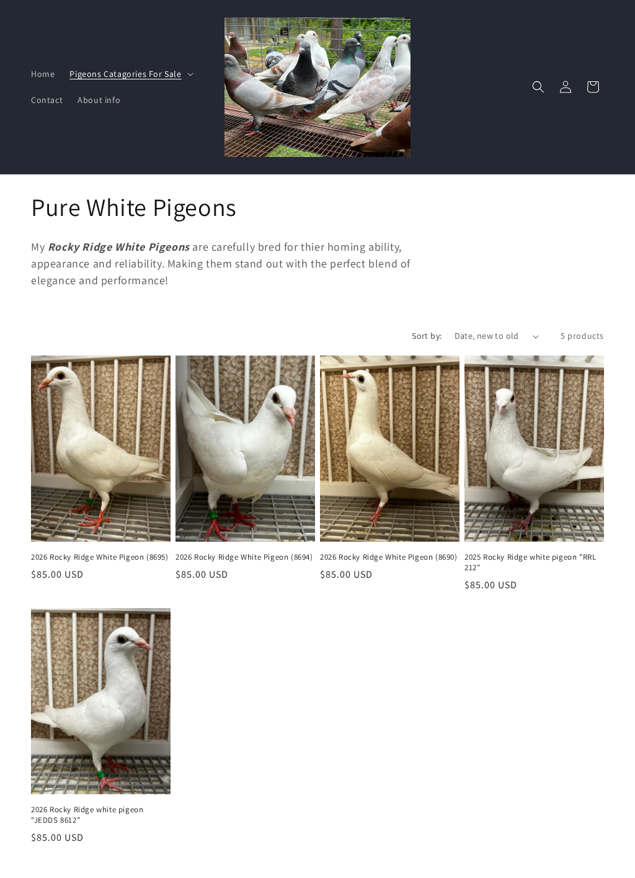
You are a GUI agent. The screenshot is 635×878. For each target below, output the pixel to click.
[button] (130, 74)
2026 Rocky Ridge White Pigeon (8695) (100, 557)
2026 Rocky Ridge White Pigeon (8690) (389, 557)
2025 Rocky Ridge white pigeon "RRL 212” (530, 562)
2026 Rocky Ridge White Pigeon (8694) (244, 557)
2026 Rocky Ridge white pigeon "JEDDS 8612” (87, 815)
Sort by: (427, 335)
